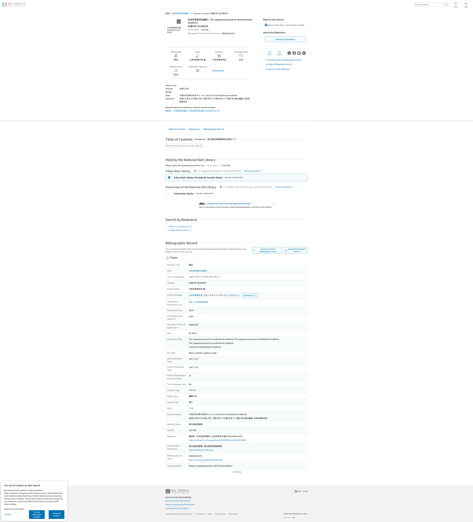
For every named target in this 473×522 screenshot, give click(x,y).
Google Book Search (179, 229)
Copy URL (279, 54)
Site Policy (233, 514)
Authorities (248, 295)
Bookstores (194, 129)
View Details (218, 70)
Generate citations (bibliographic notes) (284, 60)
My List (270, 54)
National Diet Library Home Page (179, 514)
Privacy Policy (220, 514)
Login (466, 6)
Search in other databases (279, 69)
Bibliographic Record (214, 129)
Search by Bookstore (285, 39)
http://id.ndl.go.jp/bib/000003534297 (206, 459)
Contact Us (200, 514)
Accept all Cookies (57, 514)
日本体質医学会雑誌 (180, 13)
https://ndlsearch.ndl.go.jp (201, 449)
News (210, 514)
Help (456, 6)
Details (8, 514)
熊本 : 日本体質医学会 (198, 301)
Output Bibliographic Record (280, 64)
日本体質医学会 (196, 295)
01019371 (233, 295)
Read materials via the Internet (178, 500)
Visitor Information (252, 171)
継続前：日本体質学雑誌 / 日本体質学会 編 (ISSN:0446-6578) (193, 110)
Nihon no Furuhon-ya (179, 226)
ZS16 (191, 408)
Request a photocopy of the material (180, 504)
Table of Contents (176, 129)
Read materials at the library (177, 508)
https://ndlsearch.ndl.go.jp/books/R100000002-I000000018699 (217, 440)
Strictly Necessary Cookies (37, 514)
